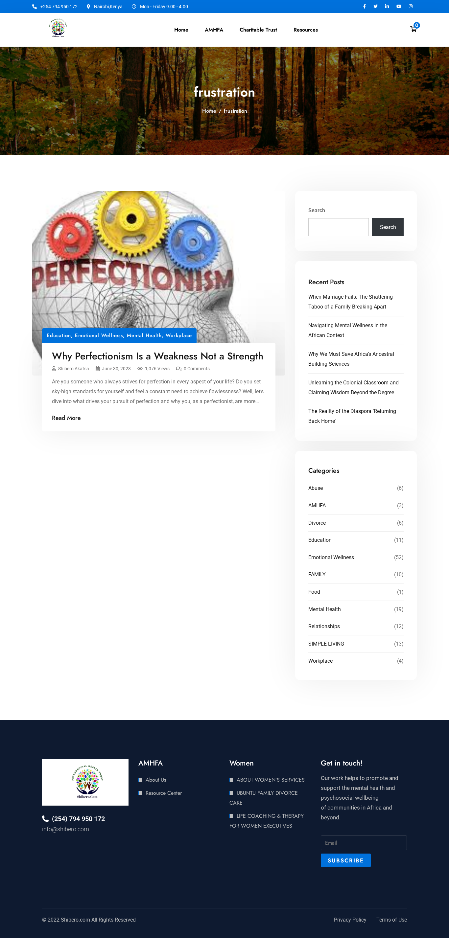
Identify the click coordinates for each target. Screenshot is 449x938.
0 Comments (197, 368)
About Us (156, 780)
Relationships (324, 626)
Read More (66, 418)
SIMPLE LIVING (326, 644)
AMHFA (317, 505)
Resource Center (164, 793)
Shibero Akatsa (73, 368)
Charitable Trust (258, 30)
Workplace (179, 335)
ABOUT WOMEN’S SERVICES (271, 780)
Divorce (317, 523)
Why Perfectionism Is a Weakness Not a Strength (157, 356)
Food (314, 592)
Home (181, 30)
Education (59, 335)
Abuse (315, 488)
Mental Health (144, 335)
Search (316, 210)
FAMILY (317, 574)
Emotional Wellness (99, 335)
